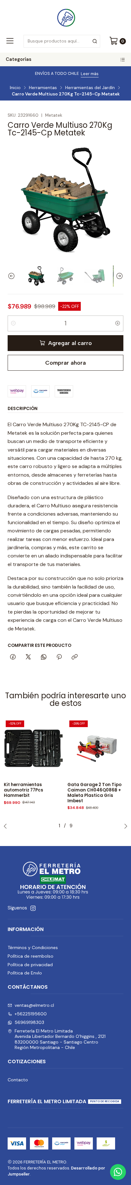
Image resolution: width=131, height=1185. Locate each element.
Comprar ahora (65, 362)
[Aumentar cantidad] (117, 323)
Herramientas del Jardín (90, 88)
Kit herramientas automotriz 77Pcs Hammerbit (23, 790)
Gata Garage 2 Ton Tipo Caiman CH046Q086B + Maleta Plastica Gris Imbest (94, 793)
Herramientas (43, 88)
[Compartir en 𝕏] (28, 657)
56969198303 (29, 1022)
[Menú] (10, 41)
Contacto (18, 1080)
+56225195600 (31, 1014)
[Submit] (94, 41)
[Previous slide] (12, 276)
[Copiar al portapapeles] (74, 657)
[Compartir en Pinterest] (59, 657)
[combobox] (62, 41)
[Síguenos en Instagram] (33, 908)
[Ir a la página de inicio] (65, 17)
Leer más (90, 73)
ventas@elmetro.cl (34, 1005)
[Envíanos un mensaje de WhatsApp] (118, 1172)
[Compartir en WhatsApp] (43, 657)
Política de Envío (25, 973)
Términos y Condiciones (33, 947)
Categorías (18, 59)
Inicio (15, 88)
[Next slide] (118, 276)
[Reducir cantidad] (13, 323)
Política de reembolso (30, 956)
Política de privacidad (30, 964)
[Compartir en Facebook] (13, 657)
